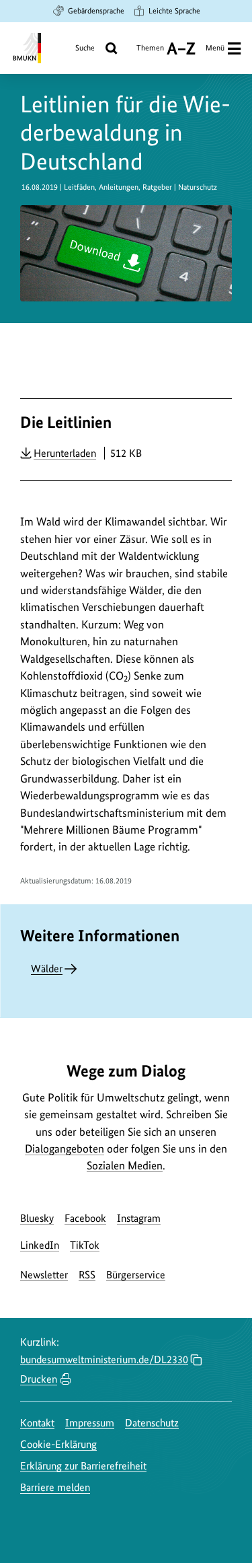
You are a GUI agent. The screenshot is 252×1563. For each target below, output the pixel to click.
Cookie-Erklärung (58, 1444)
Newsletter (44, 1274)
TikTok (84, 1245)
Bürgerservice (135, 1274)
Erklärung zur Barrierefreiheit (83, 1465)
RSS (87, 1274)
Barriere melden (55, 1487)
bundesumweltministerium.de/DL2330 (104, 1359)
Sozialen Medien (125, 1165)
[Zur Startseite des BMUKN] (26, 48)
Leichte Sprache (174, 10)
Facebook (85, 1218)
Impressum (89, 1422)
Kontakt (37, 1422)
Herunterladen (65, 453)
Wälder (46, 968)
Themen (150, 53)
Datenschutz (152, 1422)
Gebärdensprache (96, 10)
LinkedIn (39, 1245)
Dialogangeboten (64, 1148)
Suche (85, 47)
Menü (215, 47)
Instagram (139, 1218)
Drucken (38, 1379)
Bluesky (37, 1218)
